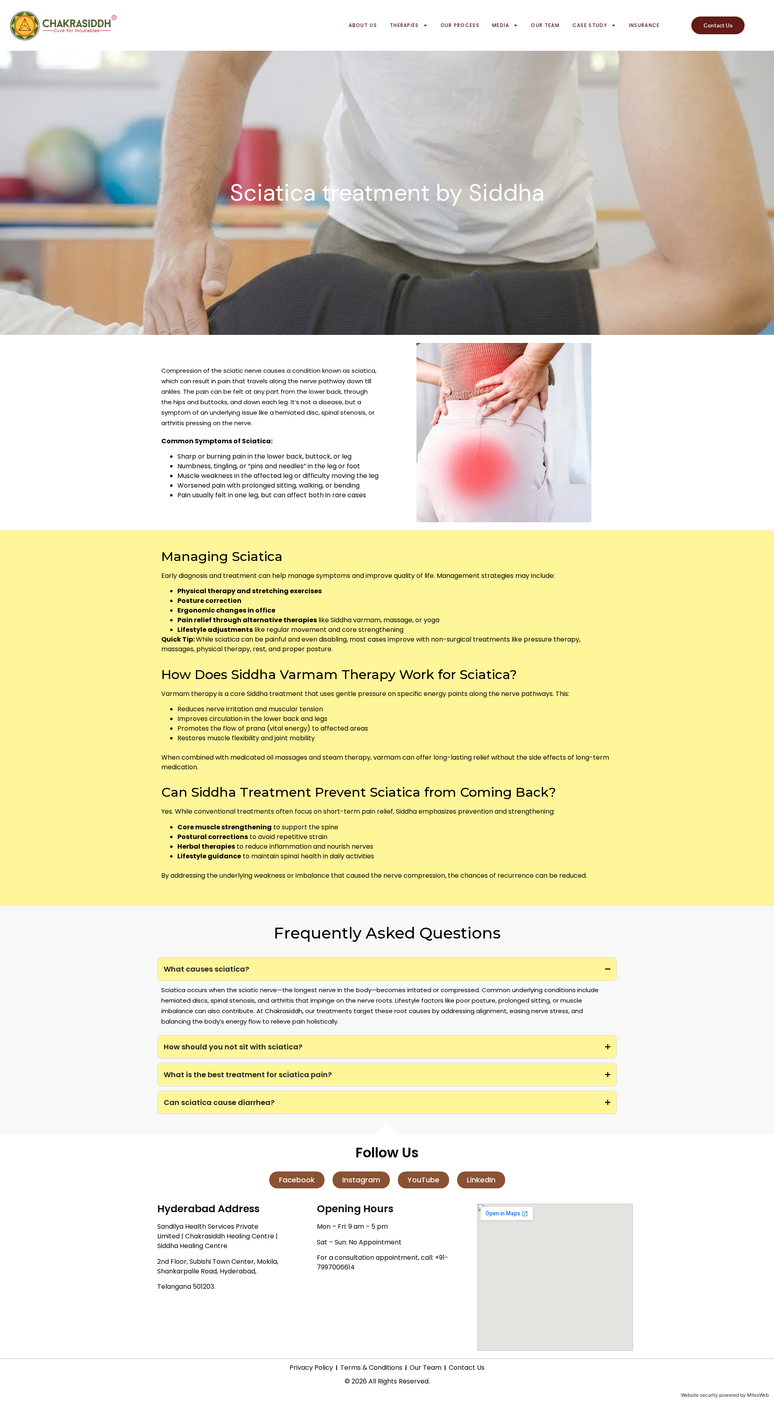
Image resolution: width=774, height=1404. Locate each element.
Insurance (644, 25)
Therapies (404, 25)
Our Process (460, 25)
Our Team (545, 25)
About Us (363, 25)
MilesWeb (758, 1395)
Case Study (589, 25)
